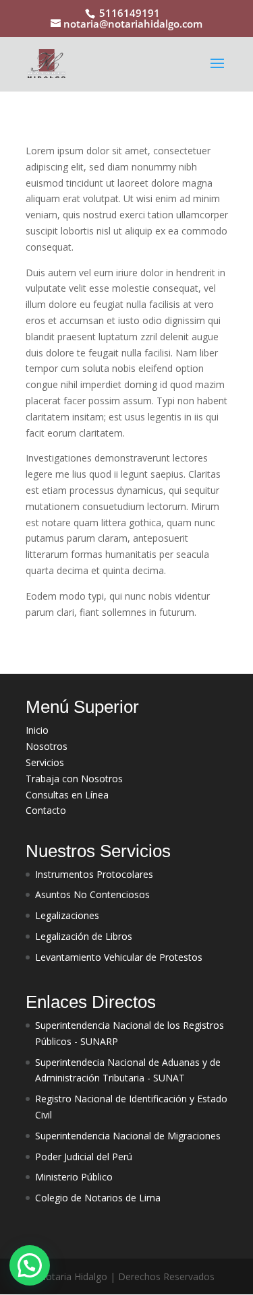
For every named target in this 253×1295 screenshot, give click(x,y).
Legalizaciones (67, 915)
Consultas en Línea (67, 794)
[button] (29, 1265)
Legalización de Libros (83, 936)
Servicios (45, 762)
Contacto (46, 810)
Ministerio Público (74, 1176)
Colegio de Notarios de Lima (98, 1197)
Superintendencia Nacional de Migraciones (128, 1135)
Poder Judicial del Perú (83, 1156)
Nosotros (46, 746)
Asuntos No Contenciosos (92, 894)
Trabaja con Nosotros (74, 778)
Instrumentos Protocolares (94, 874)
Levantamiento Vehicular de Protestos (118, 957)
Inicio (37, 730)
